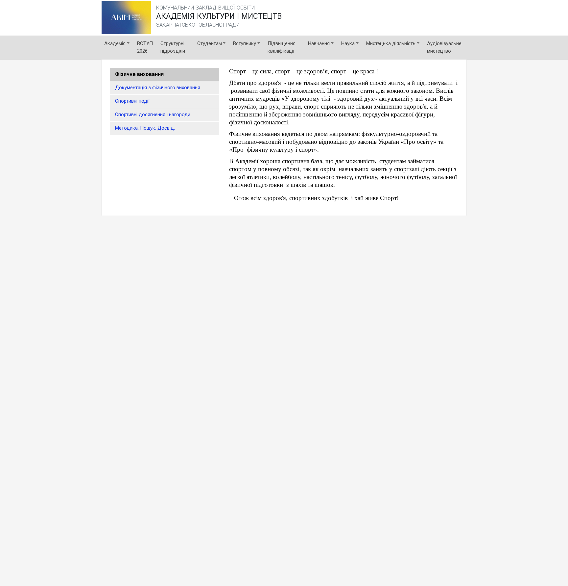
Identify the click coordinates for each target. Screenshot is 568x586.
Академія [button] (115, 43)
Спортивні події (132, 101)
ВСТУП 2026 (145, 47)
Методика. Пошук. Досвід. (145, 128)
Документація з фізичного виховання (157, 87)
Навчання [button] (319, 43)
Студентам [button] (209, 43)
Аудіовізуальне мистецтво (444, 47)
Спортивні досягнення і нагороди (152, 114)
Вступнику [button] (244, 43)
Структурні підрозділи (172, 47)
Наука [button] (348, 43)
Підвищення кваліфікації (282, 47)
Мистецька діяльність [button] (390, 43)
